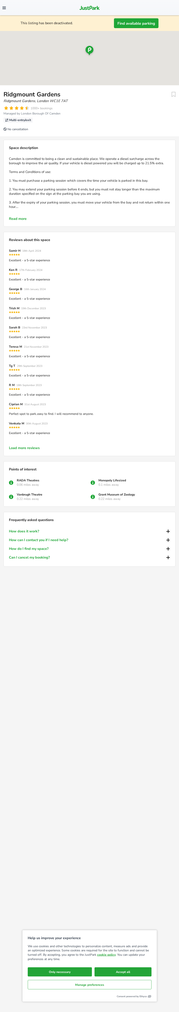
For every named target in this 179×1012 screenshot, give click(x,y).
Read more (18, 218)
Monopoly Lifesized (112, 480)
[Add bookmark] (173, 94)
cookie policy (106, 955)
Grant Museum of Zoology (116, 494)
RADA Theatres (28, 480)
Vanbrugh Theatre (29, 494)
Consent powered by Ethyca (132, 996)
